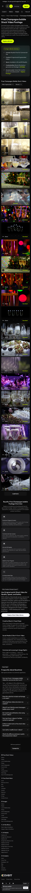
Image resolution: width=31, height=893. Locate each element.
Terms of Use (17, 879)
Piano (2, 786)
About (2, 858)
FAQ (2, 866)
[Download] (27, 203)
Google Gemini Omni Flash (7, 846)
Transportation (4, 770)
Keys (2, 784)
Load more (15, 494)
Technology (3, 772)
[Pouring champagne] (15, 197)
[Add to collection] (27, 191)
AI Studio (22, 67)
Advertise (3, 867)
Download (25, 102)
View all (27, 12)
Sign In (26, 6)
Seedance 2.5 (4, 835)
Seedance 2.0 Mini (5, 844)
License (2, 879)
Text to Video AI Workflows (7, 827)
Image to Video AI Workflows (7, 829)
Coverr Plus (3, 860)
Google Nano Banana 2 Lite (7, 840)
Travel (2, 769)
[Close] (29, 1)
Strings (2, 796)
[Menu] (2, 6)
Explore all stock (7, 41)
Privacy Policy (9, 879)
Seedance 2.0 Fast (5, 842)
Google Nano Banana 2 (6, 837)
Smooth (3, 790)
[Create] (7, 6)
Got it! (25, 887)
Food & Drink (4, 767)
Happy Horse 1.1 (4, 852)
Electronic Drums (5, 782)
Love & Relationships (5, 761)
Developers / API (4, 862)
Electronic (3, 792)
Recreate (15, 203)
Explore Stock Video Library (15, 615)
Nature (2, 757)
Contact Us (15, 748)
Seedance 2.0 (4, 838)
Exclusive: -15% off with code (12, 187)
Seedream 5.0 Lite (5, 850)
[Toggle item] (27, 679)
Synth (2, 780)
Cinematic (3, 788)
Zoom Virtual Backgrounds (7, 774)
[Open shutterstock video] (15, 180)
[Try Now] (27, 1)
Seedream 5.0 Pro (5, 848)
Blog (2, 864)
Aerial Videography (5, 765)
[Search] (11, 6)
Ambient (3, 794)
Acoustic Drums (4, 798)
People (2, 759)
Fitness (2, 763)
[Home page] (6, 875)
